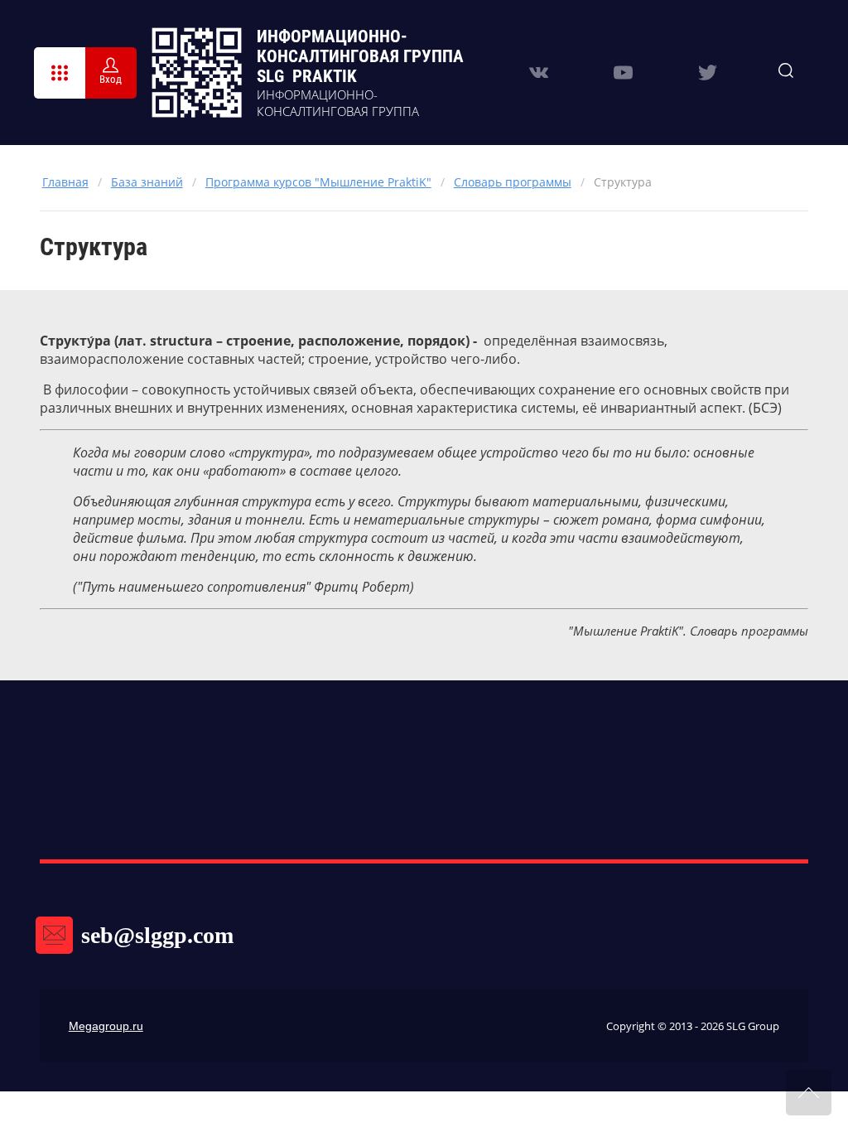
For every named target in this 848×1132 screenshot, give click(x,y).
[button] (59, 73)
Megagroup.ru (106, 1026)
